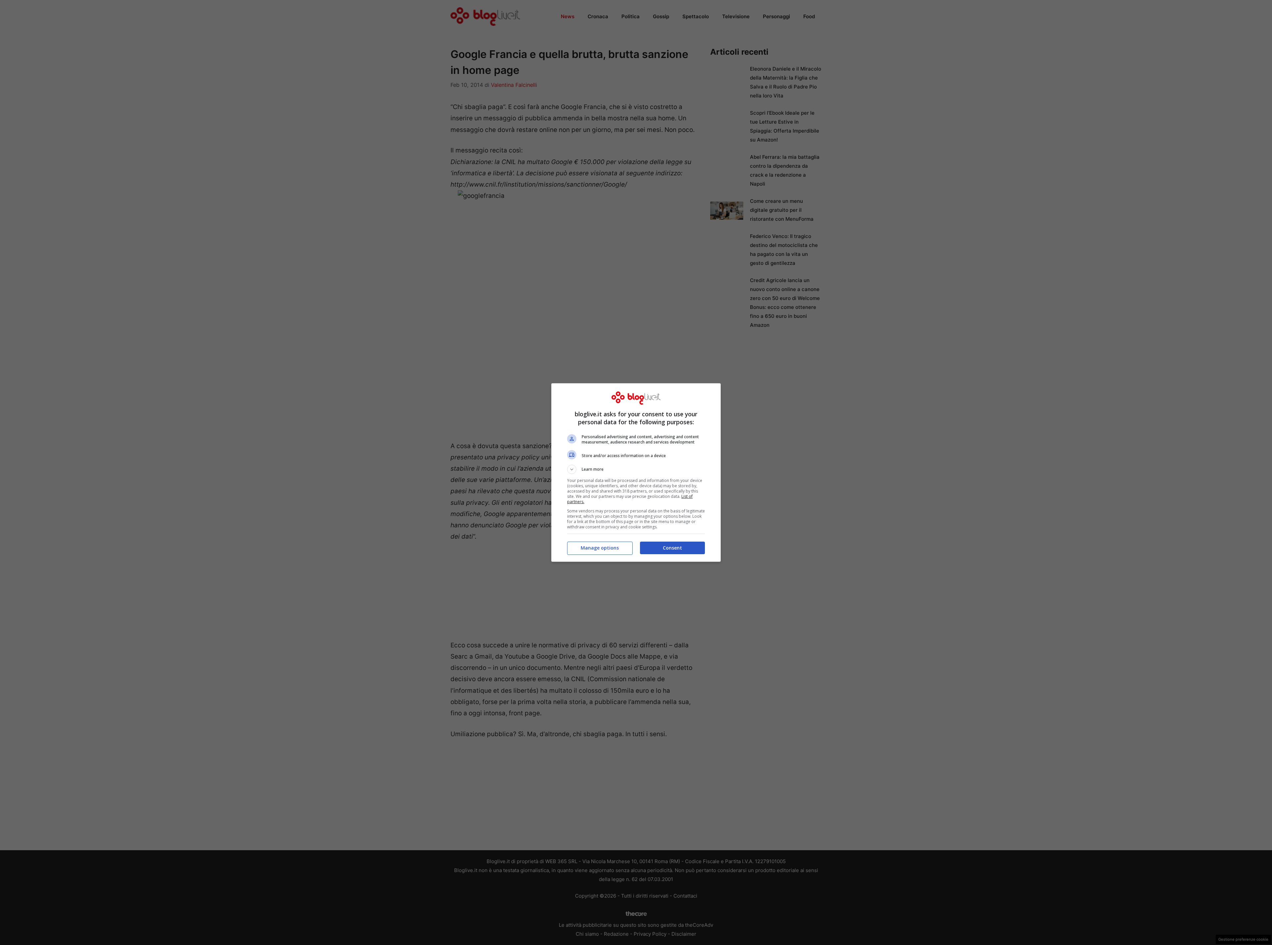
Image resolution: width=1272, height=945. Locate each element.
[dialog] (636, 472)
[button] (636, 469)
